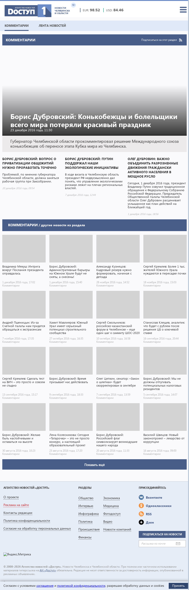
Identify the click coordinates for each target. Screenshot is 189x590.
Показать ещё (94, 464)
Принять (178, 585)
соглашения (44, 585)
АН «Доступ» (48, 570)
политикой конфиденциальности (81, 585)
